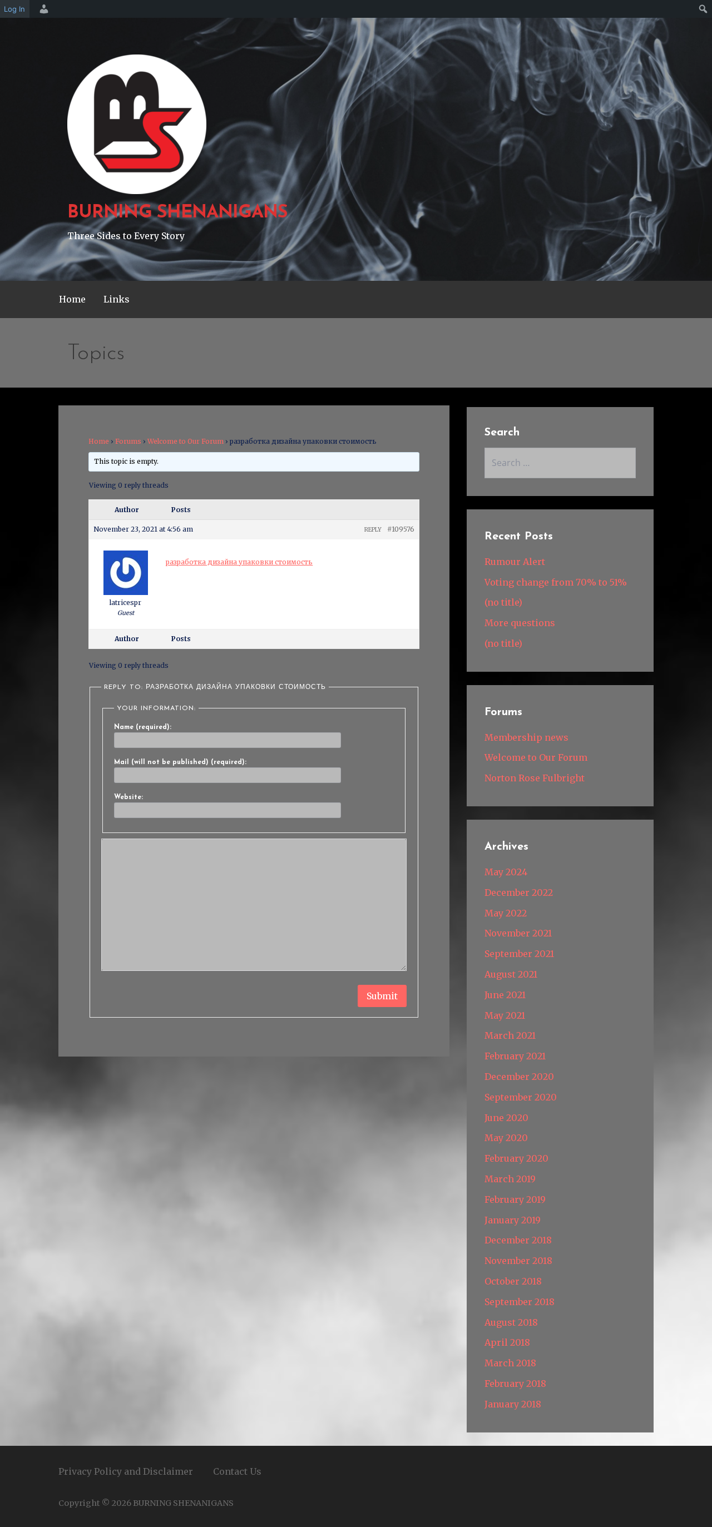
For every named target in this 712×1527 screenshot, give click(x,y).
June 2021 (505, 994)
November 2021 (518, 933)
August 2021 (510, 974)
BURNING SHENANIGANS (177, 213)
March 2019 (510, 1178)
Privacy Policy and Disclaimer (125, 1471)
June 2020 (506, 1117)
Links (116, 299)
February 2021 (515, 1056)
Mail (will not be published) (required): (180, 762)
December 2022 (518, 892)
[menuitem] (42, 9)
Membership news (526, 737)
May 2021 (504, 1015)
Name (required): (142, 727)
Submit (382, 996)
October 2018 (513, 1281)
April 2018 (507, 1342)
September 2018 (519, 1301)
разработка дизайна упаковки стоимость (239, 562)
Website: (128, 797)
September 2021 (519, 953)
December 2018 (518, 1240)
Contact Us (237, 1471)
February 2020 (516, 1158)
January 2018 (512, 1404)
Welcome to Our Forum (185, 441)
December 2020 (519, 1076)
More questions (519, 622)
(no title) (503, 602)
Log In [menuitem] (14, 8)
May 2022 (505, 913)
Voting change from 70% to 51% (555, 582)
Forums (128, 441)
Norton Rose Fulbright (534, 778)
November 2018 (518, 1260)
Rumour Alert (514, 561)
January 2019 (512, 1220)
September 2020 (520, 1097)
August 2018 (511, 1322)
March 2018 (510, 1363)
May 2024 (505, 871)
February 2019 (515, 1199)
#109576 (400, 529)
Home (72, 299)
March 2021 (510, 1035)
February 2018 (515, 1383)
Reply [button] (373, 529)
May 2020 (506, 1137)
